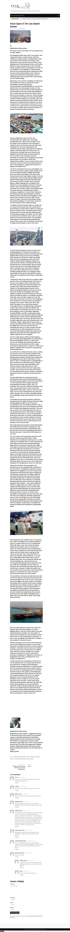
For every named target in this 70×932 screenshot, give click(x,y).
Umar (21, 871)
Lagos (27, 756)
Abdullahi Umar (19, 801)
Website (12, 907)
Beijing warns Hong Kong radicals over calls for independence (19, 768)
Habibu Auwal (18, 810)
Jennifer (17, 786)
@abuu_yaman (14, 751)
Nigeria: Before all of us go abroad (30, 18)
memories (32, 756)
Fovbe (16, 777)
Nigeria (11, 758)
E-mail (11, 902)
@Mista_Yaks (18, 794)
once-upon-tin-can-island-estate (21, 758)
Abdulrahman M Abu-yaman (18, 48)
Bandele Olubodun (19, 853)
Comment (12, 884)
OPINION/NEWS (22, 28)
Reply (17, 782)
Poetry (29, 766)
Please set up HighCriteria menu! (17, 15)
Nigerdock (37, 756)
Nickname (12, 897)
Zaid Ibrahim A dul (19, 830)
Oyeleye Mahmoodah (20, 841)
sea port (31, 758)
